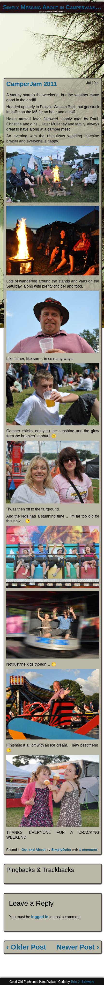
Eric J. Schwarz (82, 982)
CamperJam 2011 (31, 83)
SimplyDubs (61, 850)
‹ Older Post (26, 947)
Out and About (34, 850)
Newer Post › (78, 947)
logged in (39, 917)
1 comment (88, 850)
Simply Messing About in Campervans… (52, 7)
